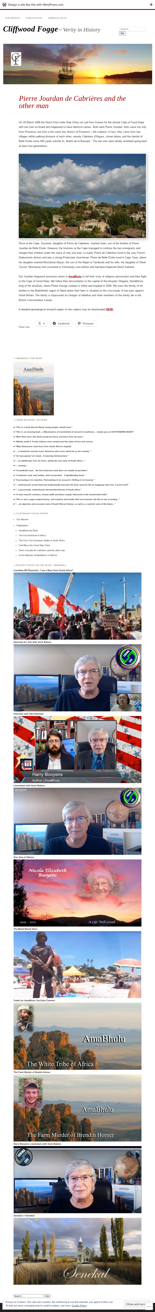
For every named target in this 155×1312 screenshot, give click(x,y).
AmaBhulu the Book (28, 530)
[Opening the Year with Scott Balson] (77, 710)
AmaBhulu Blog (57, 18)
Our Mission (12, 18)
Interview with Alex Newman (29, 714)
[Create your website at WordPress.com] (77, 4)
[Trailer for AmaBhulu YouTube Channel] (77, 1069)
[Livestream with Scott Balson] (77, 854)
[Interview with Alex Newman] (77, 782)
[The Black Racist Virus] (77, 997)
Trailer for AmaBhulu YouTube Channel (34, 1000)
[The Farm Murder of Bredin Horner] (77, 1140)
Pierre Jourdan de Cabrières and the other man (42, 550)
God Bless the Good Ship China (34, 545)
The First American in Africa (32, 535)
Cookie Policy (79, 1305)
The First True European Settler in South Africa (42, 540)
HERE (109, 309)
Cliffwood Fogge (30, 28)
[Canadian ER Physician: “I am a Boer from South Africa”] (77, 639)
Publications (34, 18)
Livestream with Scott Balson (29, 785)
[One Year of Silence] (77, 926)
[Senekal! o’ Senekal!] (77, 1284)
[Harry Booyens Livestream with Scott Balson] (77, 1212)
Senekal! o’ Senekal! (24, 1215)
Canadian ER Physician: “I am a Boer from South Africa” (43, 570)
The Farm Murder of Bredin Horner (32, 1072)
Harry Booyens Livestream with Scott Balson (37, 1144)
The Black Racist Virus (25, 929)
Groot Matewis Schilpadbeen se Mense (38, 555)
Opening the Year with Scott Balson (32, 642)
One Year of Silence (24, 857)
